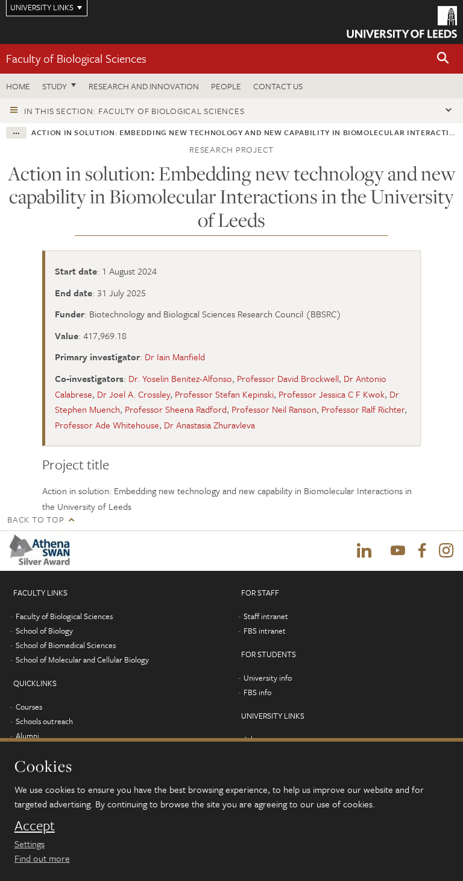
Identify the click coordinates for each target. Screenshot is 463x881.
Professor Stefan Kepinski (224, 394)
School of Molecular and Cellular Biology (82, 660)
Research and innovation (144, 86)
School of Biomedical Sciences (66, 645)
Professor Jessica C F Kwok (332, 394)
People (226, 86)
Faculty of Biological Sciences (76, 58)
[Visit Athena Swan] (42, 550)
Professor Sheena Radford (176, 409)
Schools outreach (44, 721)
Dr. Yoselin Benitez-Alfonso (180, 378)
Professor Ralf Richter (363, 409)
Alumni (27, 736)
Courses (29, 707)
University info (268, 678)
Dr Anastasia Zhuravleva (209, 424)
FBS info (257, 692)
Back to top (35, 519)
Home (18, 86)
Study (54, 86)
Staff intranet (266, 616)
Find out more (42, 858)
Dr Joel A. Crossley (133, 394)
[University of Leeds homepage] (402, 22)
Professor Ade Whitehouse (107, 424)
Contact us (278, 86)
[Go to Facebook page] (422, 551)
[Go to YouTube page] (398, 551)
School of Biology (44, 631)
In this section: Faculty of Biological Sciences (134, 110)
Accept (34, 825)
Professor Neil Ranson (274, 409)
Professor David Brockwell (288, 378)
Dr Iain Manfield (175, 356)
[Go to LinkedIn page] (364, 551)
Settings (29, 843)
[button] (443, 58)
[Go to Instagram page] (446, 551)
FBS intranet (265, 631)
